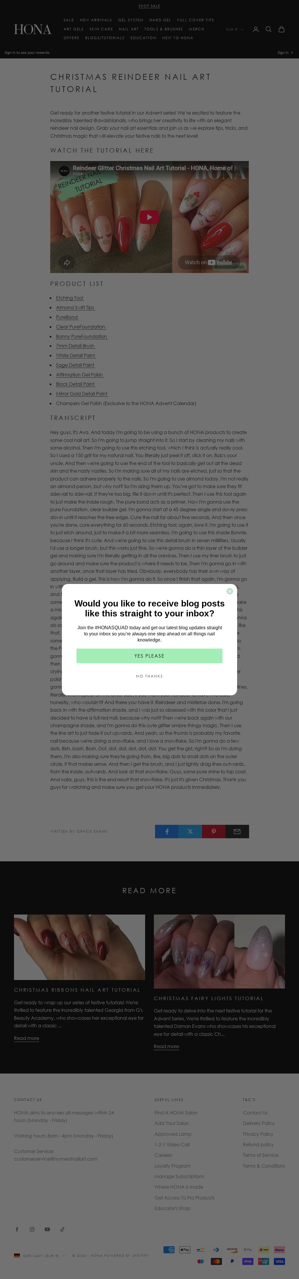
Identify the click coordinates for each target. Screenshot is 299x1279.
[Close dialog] (230, 591)
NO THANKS (149, 676)
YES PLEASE (149, 656)
